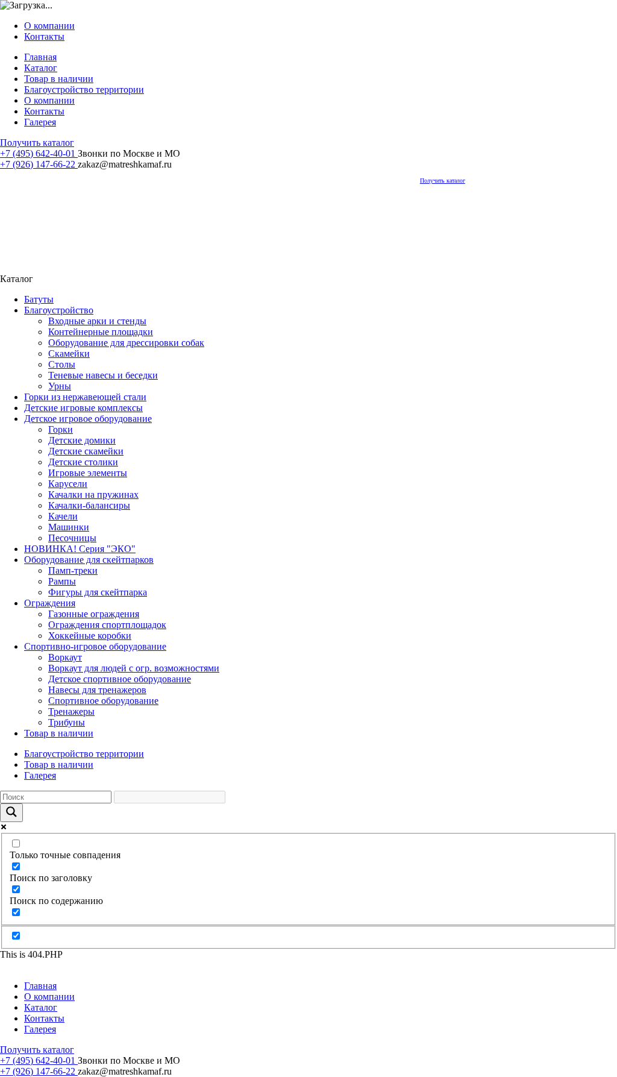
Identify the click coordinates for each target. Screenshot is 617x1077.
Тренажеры (71, 711)
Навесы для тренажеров (97, 690)
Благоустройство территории (84, 89)
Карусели (67, 484)
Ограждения (49, 603)
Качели (63, 516)
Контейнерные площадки (100, 332)
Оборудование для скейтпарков (89, 559)
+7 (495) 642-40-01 (39, 153)
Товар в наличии (58, 79)
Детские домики (82, 440)
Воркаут (65, 657)
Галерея (40, 122)
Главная (40, 57)
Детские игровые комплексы (83, 408)
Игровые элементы (87, 473)
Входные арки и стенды (97, 321)
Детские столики (83, 462)
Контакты (44, 36)
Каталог (40, 68)
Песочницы (72, 538)
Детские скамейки (86, 451)
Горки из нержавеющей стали (85, 397)
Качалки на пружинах (93, 494)
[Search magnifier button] (11, 812)
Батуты (39, 299)
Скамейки (69, 353)
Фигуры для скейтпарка (97, 592)
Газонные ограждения (93, 614)
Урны (59, 386)
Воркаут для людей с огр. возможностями (133, 668)
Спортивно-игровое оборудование (95, 646)
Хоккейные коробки (89, 635)
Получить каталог (37, 142)
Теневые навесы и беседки (103, 375)
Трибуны (66, 722)
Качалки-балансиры (89, 505)
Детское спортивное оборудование (119, 679)
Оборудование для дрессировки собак (126, 343)
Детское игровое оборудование (88, 418)
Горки (60, 429)
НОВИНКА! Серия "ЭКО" (80, 549)
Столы (61, 364)
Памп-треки (73, 570)
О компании (49, 25)
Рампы (62, 581)
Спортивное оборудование (103, 700)
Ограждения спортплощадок (107, 625)
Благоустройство (58, 310)
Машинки (68, 527)
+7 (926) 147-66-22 (39, 164)
